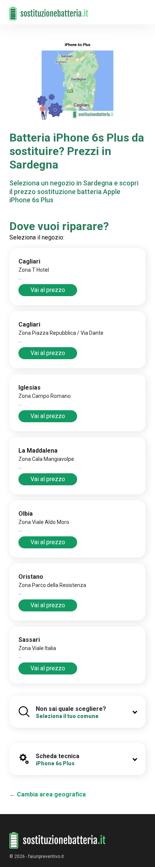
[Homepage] (48, 10)
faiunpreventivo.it (46, 856)
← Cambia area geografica (47, 794)
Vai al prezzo (47, 290)
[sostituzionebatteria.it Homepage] (57, 840)
